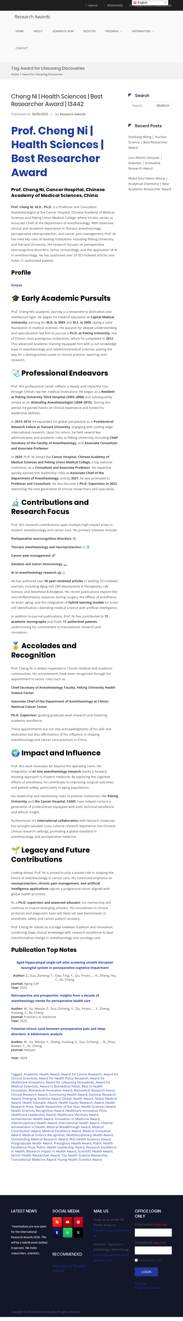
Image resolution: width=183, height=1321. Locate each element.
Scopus (16, 285)
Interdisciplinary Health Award (34, 1123)
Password (150, 1242)
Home (20, 31)
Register (89, 31)
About (38, 31)
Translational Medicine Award (33, 1159)
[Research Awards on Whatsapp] (67, 1232)
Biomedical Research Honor (94, 1090)
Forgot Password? (148, 1287)
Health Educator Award (39, 1102)
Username (151, 1224)
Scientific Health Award (95, 1151)
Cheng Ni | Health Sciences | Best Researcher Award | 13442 (57, 100)
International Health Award (78, 1123)
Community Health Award (68, 1094)
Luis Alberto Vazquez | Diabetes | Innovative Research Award (145, 162)
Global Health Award (77, 1098)
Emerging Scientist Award (41, 1098)
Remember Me (150, 1260)
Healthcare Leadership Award (33, 1114)
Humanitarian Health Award (32, 1119)
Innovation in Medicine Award (77, 1119)
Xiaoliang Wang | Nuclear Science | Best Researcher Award (148, 142)
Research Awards (32, 17)
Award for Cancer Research (81, 1074)
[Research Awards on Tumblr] (57, 1232)
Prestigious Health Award (73, 1143)
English (142, 2)
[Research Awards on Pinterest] (78, 1222)
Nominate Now (63, 31)
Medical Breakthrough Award (68, 1127)
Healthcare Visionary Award (77, 1114)
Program (111, 31)
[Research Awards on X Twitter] (78, 1232)
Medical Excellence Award (61, 1131)
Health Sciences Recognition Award (37, 1110)
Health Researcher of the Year (57, 1106)
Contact (22, 48)
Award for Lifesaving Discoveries (70, 1082)
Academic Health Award (42, 1074)
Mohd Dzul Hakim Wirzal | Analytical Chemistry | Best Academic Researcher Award (149, 183)
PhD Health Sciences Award (89, 1139)
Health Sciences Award (98, 1106)
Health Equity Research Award (81, 1102)
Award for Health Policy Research (63, 1078)
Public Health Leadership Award (61, 1147)
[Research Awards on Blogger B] (57, 1222)
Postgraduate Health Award (31, 1143)
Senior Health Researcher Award (35, 1155)
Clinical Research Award (29, 1094)
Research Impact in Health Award (51, 1151)
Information (141, 31)
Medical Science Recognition (43, 1135)
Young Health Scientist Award (80, 1159)
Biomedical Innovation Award (50, 1090)
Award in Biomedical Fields (60, 1086)
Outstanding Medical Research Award (39, 1139)
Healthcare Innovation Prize (86, 1110)
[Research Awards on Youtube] (67, 1222)
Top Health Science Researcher (84, 1155)
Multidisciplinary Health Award (90, 1135)
